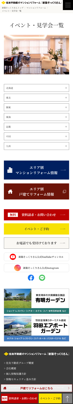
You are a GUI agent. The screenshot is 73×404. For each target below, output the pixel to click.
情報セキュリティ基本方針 (20, 379)
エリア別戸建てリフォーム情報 (36, 191)
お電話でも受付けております (36, 243)
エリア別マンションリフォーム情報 (36, 170)
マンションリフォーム (36, 8)
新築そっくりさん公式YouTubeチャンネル (40, 256)
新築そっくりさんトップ (12, 8)
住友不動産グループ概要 (19, 363)
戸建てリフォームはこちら (36, 388)
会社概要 (10, 368)
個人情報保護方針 (15, 374)
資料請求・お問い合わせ (33, 214)
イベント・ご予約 (36, 229)
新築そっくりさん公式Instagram (41, 267)
